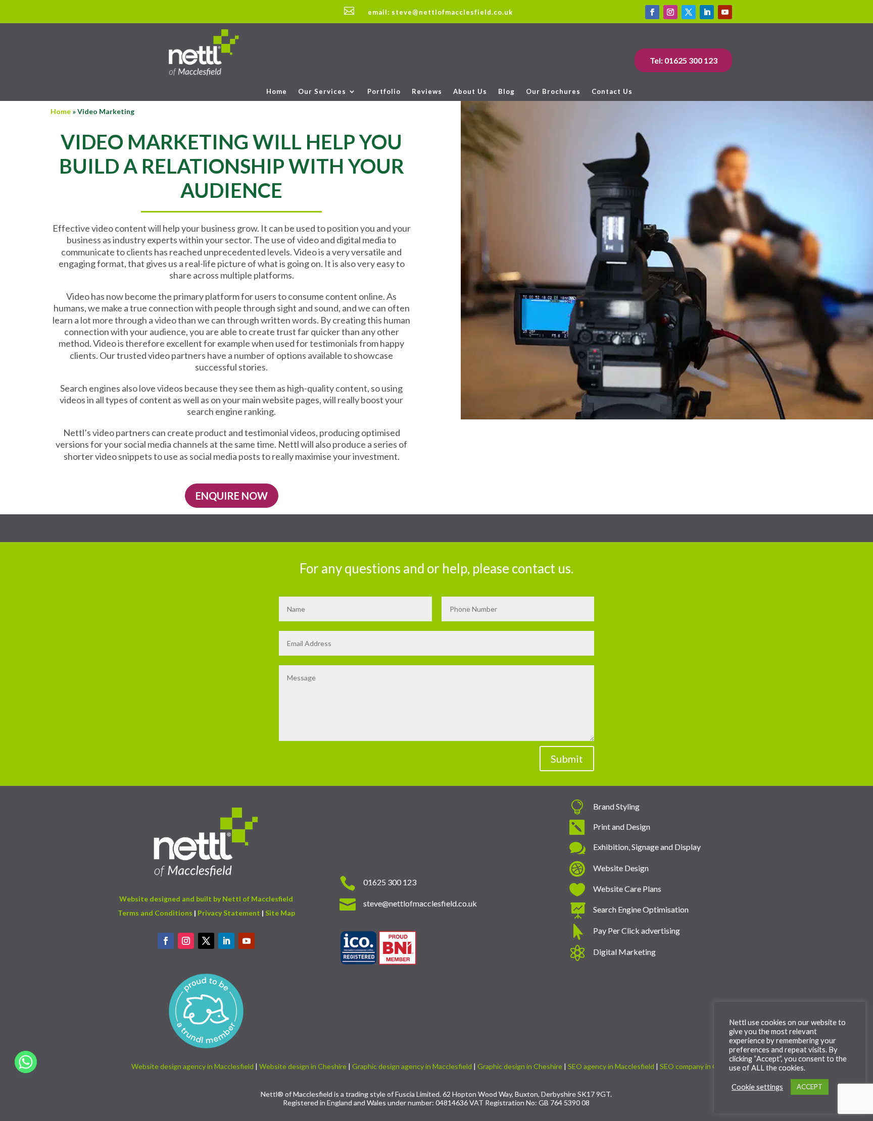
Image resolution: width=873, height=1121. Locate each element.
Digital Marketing (624, 951)
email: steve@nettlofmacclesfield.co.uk (440, 12)
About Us (470, 91)
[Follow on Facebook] (652, 12)
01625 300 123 (389, 882)
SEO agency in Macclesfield (611, 1066)
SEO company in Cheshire (700, 1066)
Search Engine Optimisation (641, 909)
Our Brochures (553, 91)
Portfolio (384, 91)
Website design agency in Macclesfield (192, 1066)
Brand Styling (616, 806)
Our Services (322, 91)
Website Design (621, 868)
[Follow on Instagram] (670, 12)
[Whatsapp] (26, 1062)
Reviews (427, 91)
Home (276, 91)
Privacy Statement (229, 913)
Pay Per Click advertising (636, 930)
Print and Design (621, 826)
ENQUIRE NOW (232, 496)
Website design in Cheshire (303, 1066)
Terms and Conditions (155, 913)
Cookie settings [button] (757, 1087)
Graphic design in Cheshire (519, 1066)
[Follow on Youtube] (725, 12)
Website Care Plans (627, 888)
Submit (567, 759)
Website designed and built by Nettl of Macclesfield (206, 898)
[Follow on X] (689, 12)
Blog (506, 91)
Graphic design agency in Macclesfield (412, 1066)
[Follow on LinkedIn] (707, 12)
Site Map (280, 913)
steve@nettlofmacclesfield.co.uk (420, 903)
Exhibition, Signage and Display (647, 846)
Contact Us (612, 91)
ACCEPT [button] (809, 1087)
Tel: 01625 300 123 (683, 60)
